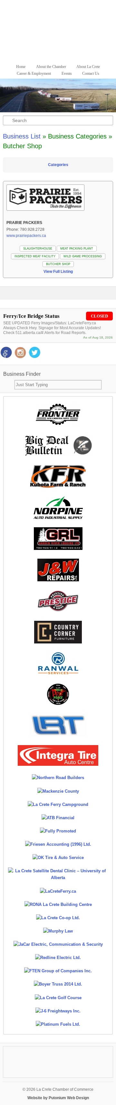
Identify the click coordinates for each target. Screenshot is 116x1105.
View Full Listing (58, 271)
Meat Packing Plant (76, 248)
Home (20, 66)
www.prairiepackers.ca (26, 235)
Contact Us (90, 73)
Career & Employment (34, 73)
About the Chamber (51, 66)
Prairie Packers (24, 222)
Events (67, 73)
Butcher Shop (58, 264)
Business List (22, 136)
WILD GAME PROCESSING (82, 256)
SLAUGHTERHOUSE (37, 248)
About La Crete (88, 66)
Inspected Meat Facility (35, 256)
